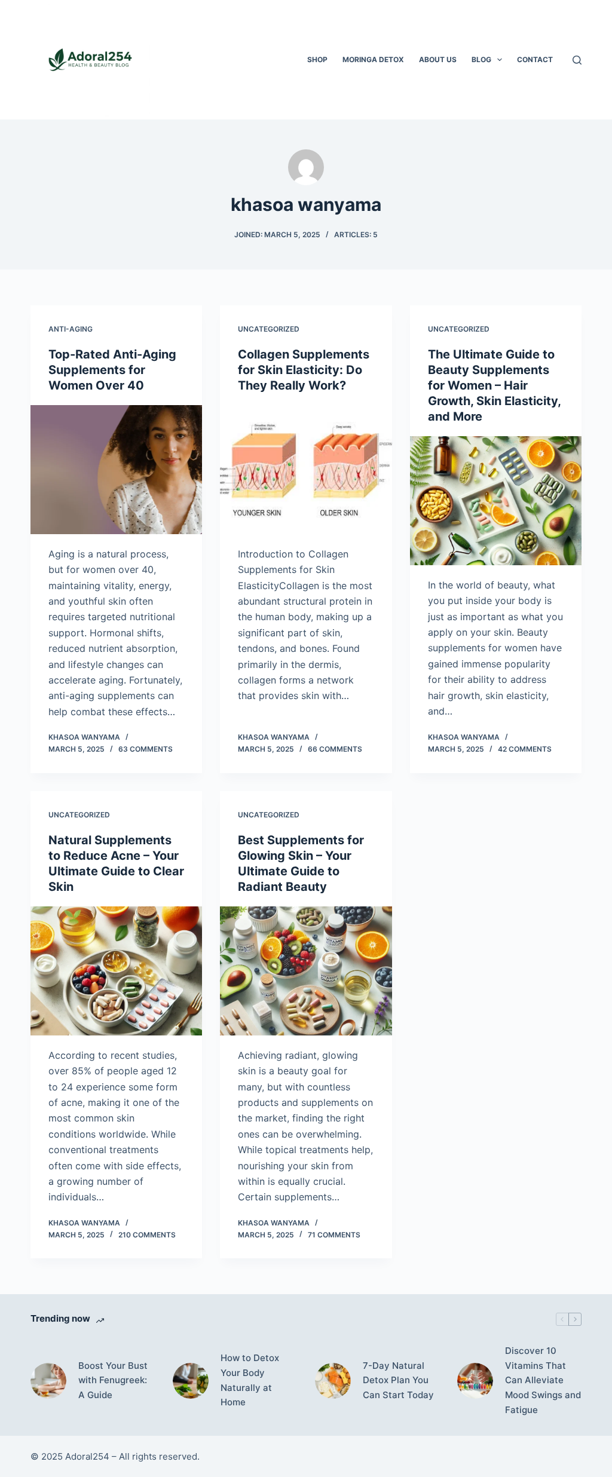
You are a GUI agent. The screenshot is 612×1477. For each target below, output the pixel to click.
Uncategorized (268, 328)
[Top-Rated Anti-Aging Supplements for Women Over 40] (116, 469)
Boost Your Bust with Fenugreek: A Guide (113, 1380)
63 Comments (145, 748)
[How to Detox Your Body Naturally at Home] (191, 1381)
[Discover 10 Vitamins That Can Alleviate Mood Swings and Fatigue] (475, 1381)
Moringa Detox (373, 59)
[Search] (577, 60)
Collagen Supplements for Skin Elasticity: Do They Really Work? (303, 370)
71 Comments (334, 1234)
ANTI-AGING (70, 328)
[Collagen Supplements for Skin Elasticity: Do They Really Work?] (305, 469)
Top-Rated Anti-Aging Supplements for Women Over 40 (112, 370)
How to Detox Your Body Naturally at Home (250, 1380)
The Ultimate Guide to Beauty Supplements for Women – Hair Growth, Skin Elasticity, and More (494, 385)
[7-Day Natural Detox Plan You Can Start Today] (333, 1381)
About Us (438, 59)
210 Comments (147, 1234)
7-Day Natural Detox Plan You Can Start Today (398, 1380)
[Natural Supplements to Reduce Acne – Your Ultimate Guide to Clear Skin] (116, 970)
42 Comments (525, 748)
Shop (317, 59)
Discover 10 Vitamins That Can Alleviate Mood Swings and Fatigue (543, 1380)
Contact (535, 59)
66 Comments (335, 748)
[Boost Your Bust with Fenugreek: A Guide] (48, 1381)
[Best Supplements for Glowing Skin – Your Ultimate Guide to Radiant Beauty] (305, 970)
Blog (481, 59)
